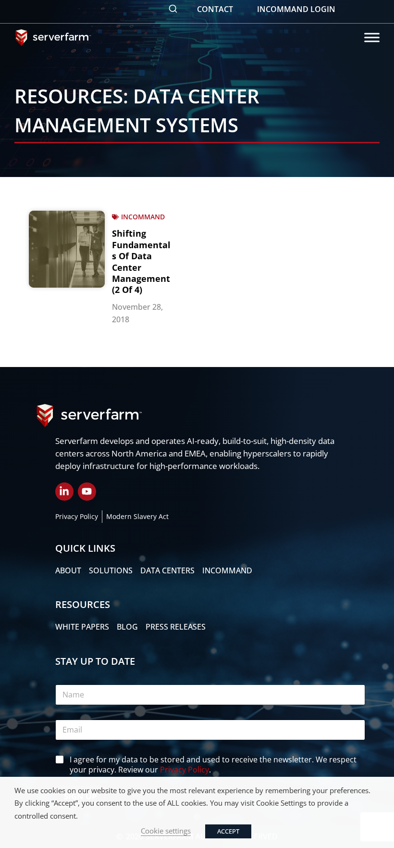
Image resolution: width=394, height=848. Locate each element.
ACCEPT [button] (228, 831)
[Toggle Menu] (372, 37)
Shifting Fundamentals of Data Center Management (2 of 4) (141, 261)
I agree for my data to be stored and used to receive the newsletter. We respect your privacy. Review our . (213, 765)
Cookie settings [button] (166, 830)
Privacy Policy (184, 769)
